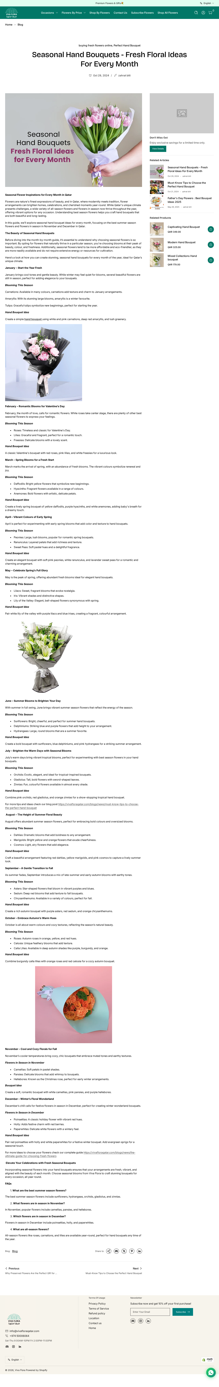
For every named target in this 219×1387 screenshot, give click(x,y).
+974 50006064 (19, 1335)
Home (8, 24)
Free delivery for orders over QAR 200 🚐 (109, 3)
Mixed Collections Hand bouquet (182, 257)
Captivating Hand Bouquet (184, 226)
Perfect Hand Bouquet (127, 45)
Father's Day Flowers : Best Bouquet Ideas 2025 (190, 200)
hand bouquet (33, 319)
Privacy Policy (97, 1303)
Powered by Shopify (36, 1370)
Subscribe (181, 1312)
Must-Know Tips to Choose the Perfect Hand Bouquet (187, 184)
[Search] (196, 12)
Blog (20, 24)
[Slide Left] (60, 3)
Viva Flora (20, 1370)
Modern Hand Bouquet (181, 242)
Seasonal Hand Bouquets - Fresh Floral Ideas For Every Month (188, 169)
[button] (196, 12)
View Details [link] (158, 148)
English (207, 3)
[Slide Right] (158, 3)
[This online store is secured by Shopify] (207, 1360)
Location (94, 1318)
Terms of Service (99, 1308)
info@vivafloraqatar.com (24, 1331)
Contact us (95, 1323)
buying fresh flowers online (95, 45)
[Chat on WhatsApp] (211, 1372)
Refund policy (97, 1313)
